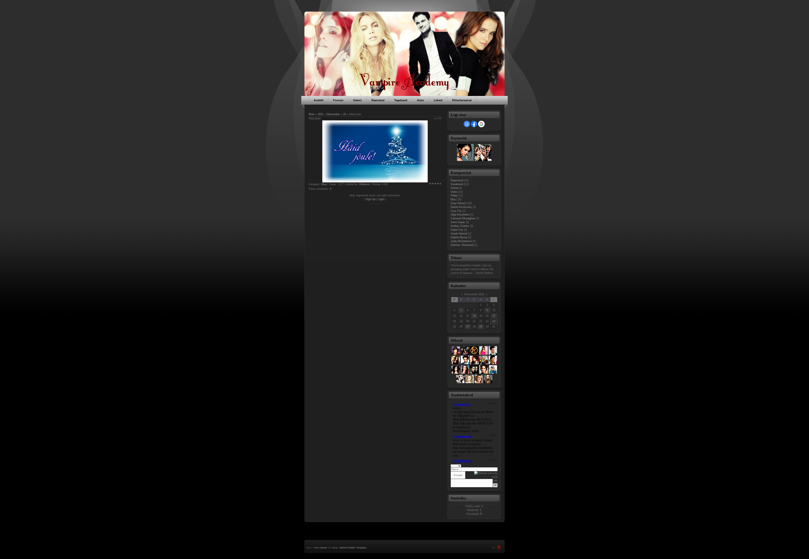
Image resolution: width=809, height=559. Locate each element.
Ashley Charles (460, 226)
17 (493, 315)
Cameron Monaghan (463, 218)
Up (493, 547)
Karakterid (457, 184)
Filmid (454, 188)
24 (344, 114)
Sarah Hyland (459, 233)
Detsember (333, 114)
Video (454, 191)
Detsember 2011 (474, 294)
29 (480, 326)
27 (467, 326)
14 (474, 315)
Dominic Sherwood (462, 244)
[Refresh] (496, 465)
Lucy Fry (456, 210)
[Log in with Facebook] (474, 124)
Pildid (454, 195)
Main (312, 114)
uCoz (335, 547)
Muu (324, 184)
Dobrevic (364, 184)
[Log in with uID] (467, 124)
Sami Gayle (458, 222)
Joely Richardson (461, 241)
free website (321, 547)
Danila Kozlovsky (461, 207)
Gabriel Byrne (459, 237)
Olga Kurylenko (460, 214)
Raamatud (457, 180)
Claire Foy (457, 229)
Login (381, 199)
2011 (320, 114)
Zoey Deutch (458, 203)
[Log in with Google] (481, 124)
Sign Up (370, 199)
